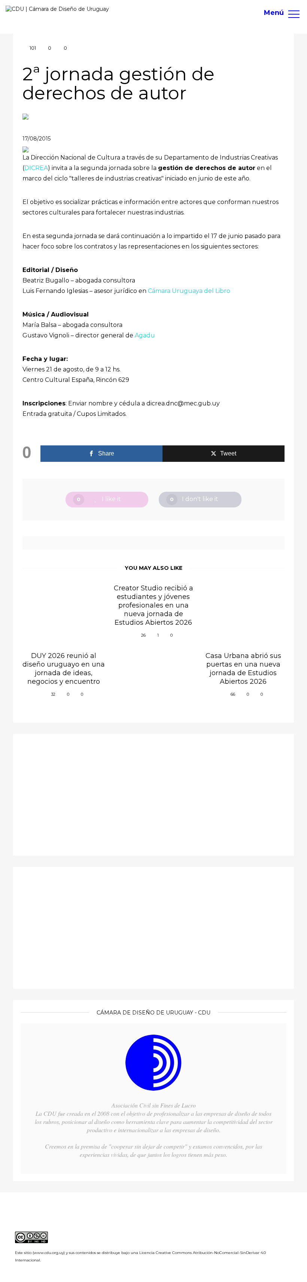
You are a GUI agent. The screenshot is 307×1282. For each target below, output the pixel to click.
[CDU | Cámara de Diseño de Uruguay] (57, 9)
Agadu (145, 335)
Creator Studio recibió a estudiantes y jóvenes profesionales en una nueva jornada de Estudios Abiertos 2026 (153, 605)
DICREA (36, 168)
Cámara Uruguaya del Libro (188, 290)
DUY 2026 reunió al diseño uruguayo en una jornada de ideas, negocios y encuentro (63, 669)
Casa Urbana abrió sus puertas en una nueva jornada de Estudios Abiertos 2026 (243, 669)
